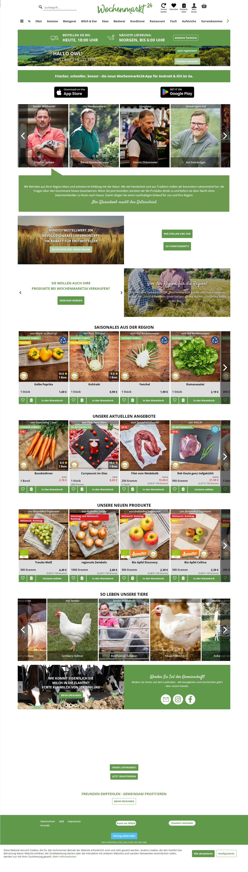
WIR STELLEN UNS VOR (177, 233)
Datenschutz (47, 821)
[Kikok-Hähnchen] (175, 630)
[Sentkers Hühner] (72, 630)
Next (225, 630)
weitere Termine (186, 38)
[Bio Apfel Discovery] (145, 536)
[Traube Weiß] (43, 536)
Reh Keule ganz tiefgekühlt (195, 473)
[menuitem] (204, 5)
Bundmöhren (44, 473)
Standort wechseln (182, 823)
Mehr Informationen (64, 856)
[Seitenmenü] (22, 21)
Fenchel (145, 384)
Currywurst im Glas (94, 473)
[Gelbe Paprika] (43, 358)
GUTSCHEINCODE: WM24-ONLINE (71, 249)
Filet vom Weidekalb (144, 473)
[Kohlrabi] (94, 358)
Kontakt (45, 825)
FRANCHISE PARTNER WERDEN (71, 297)
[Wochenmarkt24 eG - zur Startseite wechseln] (125, 8)
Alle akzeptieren (203, 853)
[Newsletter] (168, 697)
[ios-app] (71, 92)
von (43, 333)
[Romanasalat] (195, 358)
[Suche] (40, 6)
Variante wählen (52, 578)
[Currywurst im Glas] (94, 447)
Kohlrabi (94, 384)
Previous (23, 630)
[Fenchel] (145, 358)
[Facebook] (188, 699)
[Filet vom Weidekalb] (145, 447)
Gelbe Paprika (43, 384)
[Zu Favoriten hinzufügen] (23, 400)
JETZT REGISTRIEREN (124, 776)
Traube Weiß (43, 562)
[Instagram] (178, 697)
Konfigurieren (226, 853)
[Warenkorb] (204, 5)
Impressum (74, 821)
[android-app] (177, 92)
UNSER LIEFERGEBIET (124, 767)
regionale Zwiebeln (94, 562)
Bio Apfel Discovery (145, 562)
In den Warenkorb (52, 400)
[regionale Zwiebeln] (94, 536)
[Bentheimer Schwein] (124, 630)
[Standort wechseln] (177, 56)
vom (144, 333)
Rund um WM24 (126, 823)
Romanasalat (195, 384)
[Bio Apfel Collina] (195, 536)
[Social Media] (177, 681)
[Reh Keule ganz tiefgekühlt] (195, 447)
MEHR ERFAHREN (71, 695)
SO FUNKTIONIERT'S (177, 246)
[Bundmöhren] (43, 447)
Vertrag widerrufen (124, 835)
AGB (61, 821)
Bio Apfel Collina (195, 562)
